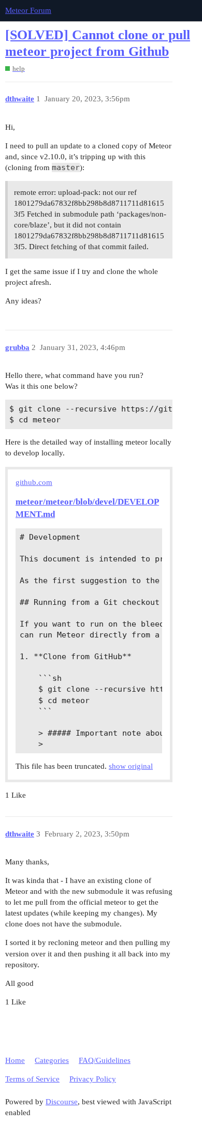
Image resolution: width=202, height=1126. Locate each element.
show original (131, 766)
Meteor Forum (28, 10)
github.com (34, 482)
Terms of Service (32, 1079)
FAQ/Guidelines (105, 1060)
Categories (52, 1060)
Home (15, 1060)
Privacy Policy (92, 1079)
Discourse (62, 1102)
